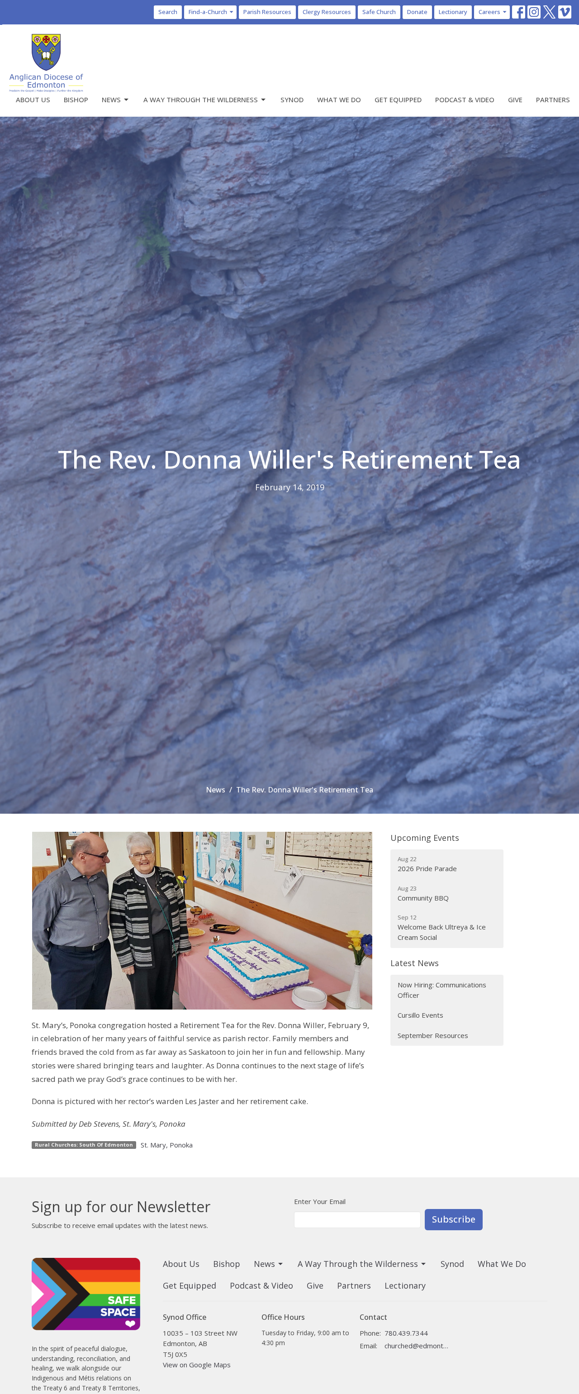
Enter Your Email (320, 1201)
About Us (33, 99)
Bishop (76, 99)
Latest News (414, 963)
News (111, 99)
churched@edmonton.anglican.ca (416, 1345)
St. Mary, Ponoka (167, 1144)
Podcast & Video (464, 99)
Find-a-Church (208, 12)
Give (515, 99)
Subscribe (453, 1219)
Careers (489, 12)
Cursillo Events (420, 1014)
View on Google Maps (197, 1364)
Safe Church (379, 12)
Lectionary (453, 12)
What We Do (339, 99)
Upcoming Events (424, 837)
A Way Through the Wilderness (200, 99)
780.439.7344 (406, 1332)
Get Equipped (398, 99)
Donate (417, 12)
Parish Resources (267, 12)
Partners (553, 99)
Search (167, 12)
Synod (292, 99)
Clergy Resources (327, 12)
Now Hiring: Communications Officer (442, 990)
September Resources (433, 1035)
